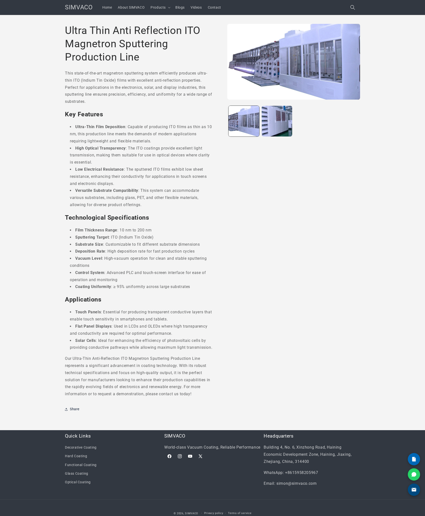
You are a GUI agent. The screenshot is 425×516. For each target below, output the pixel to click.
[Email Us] (414, 490)
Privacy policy (213, 513)
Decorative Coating (81, 447)
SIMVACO (191, 513)
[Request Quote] (414, 459)
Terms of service (239, 513)
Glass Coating (76, 473)
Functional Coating (81, 465)
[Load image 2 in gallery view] (277, 121)
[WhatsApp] (414, 474)
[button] (160, 7)
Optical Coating (78, 482)
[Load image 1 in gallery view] (243, 121)
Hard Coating (76, 456)
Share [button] (74, 409)
